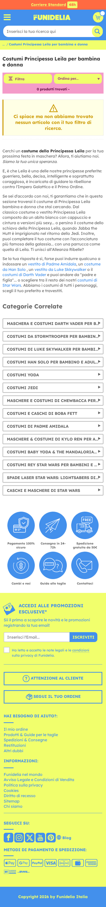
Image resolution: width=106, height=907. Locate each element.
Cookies (11, 790)
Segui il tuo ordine (56, 696)
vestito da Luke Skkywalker (60, 269)
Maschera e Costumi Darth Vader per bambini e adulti (55, 323)
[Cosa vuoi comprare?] (7, 17)
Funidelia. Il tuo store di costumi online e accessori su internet (52, 17)
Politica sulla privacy (23, 785)
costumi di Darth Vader (24, 274)
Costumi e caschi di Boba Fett (42, 413)
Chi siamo (13, 806)
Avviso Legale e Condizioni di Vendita (39, 779)
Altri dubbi (13, 750)
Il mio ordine (16, 729)
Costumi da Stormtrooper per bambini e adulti (55, 336)
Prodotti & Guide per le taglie (31, 734)
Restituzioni (15, 745)
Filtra (19, 79)
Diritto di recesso (19, 795)
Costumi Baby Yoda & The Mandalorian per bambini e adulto (55, 451)
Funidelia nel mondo (23, 774)
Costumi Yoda (23, 374)
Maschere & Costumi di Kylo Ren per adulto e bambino (55, 439)
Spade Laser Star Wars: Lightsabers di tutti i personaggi (55, 477)
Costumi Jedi (22, 387)
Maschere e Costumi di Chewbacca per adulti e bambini (55, 400)
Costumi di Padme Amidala (38, 426)
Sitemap (11, 801)
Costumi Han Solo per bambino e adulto (54, 362)
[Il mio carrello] (98, 17)
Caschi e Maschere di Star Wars (43, 490)
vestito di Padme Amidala (52, 264)
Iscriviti (83, 637)
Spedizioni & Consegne (25, 739)
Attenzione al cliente (56, 678)
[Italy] (8, 838)
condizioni (80, 650)
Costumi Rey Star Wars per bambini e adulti (55, 464)
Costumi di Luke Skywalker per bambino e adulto (55, 349)
